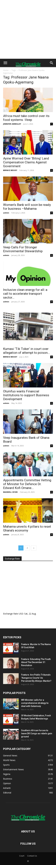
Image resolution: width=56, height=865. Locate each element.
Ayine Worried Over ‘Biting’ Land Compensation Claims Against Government (26, 162)
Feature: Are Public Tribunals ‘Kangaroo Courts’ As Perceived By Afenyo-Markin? (36, 678)
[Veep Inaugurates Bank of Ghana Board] (28, 421)
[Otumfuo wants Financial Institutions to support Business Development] (28, 375)
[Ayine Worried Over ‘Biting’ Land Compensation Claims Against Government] (28, 142)
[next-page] (33, 547)
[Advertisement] (28, 29)
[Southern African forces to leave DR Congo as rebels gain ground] (11, 734)
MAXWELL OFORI (10, 492)
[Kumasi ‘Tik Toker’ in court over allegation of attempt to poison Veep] (28, 326)
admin (6, 213)
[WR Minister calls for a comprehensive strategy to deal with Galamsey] (11, 703)
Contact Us (32, 855)
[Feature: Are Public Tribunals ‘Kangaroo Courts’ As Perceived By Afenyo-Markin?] (11, 678)
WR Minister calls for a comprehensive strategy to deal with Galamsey (35, 703)
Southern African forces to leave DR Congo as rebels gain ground (36, 733)
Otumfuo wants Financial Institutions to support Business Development (26, 395)
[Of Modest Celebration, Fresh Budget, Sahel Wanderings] (11, 719)
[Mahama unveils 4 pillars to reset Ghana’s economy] (28, 510)
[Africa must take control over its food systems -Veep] (28, 100)
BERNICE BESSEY (10, 170)
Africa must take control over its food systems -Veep (26, 118)
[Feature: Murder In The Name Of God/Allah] (11, 648)
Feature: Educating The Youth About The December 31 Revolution (36, 662)
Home (6, 70)
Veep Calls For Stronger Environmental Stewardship (23, 249)
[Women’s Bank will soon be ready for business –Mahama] (28, 188)
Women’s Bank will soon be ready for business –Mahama (27, 206)
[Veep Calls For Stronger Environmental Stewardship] (28, 231)
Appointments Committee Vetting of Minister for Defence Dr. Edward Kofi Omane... (27, 484)
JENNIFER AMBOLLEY (12, 124)
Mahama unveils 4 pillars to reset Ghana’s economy (27, 528)
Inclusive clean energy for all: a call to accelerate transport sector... (25, 293)
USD (21, 613)
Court (21, 855)
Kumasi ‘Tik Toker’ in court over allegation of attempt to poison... (26, 351)
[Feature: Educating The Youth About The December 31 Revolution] (11, 663)
